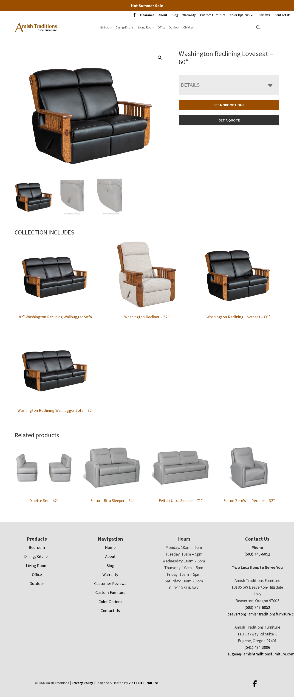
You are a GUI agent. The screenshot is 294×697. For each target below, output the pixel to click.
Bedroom (106, 27)
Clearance (147, 15)
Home (110, 547)
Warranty (189, 15)
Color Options (240, 15)
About (162, 15)
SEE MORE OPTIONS (229, 105)
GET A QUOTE (229, 120)
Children (188, 27)
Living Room (146, 27)
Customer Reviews (110, 583)
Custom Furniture (212, 15)
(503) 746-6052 (257, 554)
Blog (175, 15)
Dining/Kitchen (125, 27)
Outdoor (174, 27)
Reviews (264, 15)
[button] (160, 58)
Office (161, 27)
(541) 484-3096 (257, 647)
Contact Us (282, 15)
